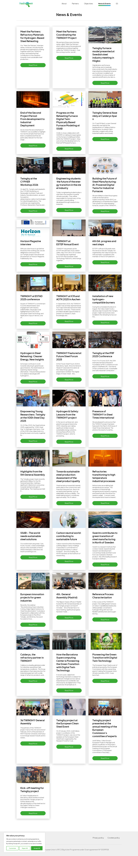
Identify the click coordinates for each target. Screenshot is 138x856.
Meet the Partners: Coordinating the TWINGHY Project (66, 34)
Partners (75, 3)
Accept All (37, 848)
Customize (12, 848)
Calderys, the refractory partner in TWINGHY (32, 657)
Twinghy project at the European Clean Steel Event (67, 723)
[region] (24, 842)
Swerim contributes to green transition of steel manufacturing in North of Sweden (104, 537)
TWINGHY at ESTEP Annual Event (67, 243)
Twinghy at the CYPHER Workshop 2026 (29, 181)
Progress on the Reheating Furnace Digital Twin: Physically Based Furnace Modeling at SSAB (68, 120)
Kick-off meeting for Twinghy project (32, 789)
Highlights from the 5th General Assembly (32, 473)
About (64, 3)
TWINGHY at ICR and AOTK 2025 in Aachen (68, 298)
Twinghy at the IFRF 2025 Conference (103, 355)
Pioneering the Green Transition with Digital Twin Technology (104, 657)
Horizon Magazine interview (30, 243)
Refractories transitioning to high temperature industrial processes (103, 476)
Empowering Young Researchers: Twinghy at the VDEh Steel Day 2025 (32, 416)
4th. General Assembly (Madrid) (67, 596)
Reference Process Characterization (103, 596)
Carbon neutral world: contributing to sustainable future (68, 536)
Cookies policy (114, 838)
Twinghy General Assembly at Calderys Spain (104, 116)
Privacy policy (98, 838)
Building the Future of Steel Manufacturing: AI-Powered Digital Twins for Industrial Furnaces (104, 185)
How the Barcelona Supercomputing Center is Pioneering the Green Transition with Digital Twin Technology (67, 662)
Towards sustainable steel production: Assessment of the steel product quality (68, 476)
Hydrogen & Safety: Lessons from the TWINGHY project (67, 414)
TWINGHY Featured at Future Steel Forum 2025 (68, 356)
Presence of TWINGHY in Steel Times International (103, 414)
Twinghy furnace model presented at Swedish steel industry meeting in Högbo (103, 54)
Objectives (88, 3)
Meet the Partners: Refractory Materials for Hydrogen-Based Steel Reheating (32, 36)
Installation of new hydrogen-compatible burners (104, 299)
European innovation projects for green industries (32, 597)
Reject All (25, 848)
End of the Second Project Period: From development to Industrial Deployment (32, 119)
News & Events (104, 3)
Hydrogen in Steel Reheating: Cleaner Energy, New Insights (32, 356)
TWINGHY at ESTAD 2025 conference (31, 298)
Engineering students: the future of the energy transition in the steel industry (68, 183)
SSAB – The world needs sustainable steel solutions (30, 536)
